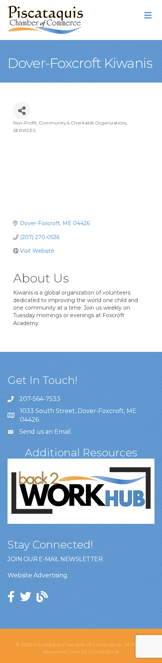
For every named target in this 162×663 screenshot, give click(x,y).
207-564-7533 (39, 398)
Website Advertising (37, 575)
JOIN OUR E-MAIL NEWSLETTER (55, 559)
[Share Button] (21, 110)
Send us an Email (45, 431)
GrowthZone (103, 652)
